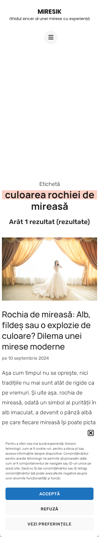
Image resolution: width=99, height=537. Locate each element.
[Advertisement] (49, 107)
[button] (91, 433)
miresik (50, 11)
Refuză (49, 509)
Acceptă (49, 493)
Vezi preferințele (50, 524)
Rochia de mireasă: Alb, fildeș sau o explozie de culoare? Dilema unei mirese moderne (46, 330)
